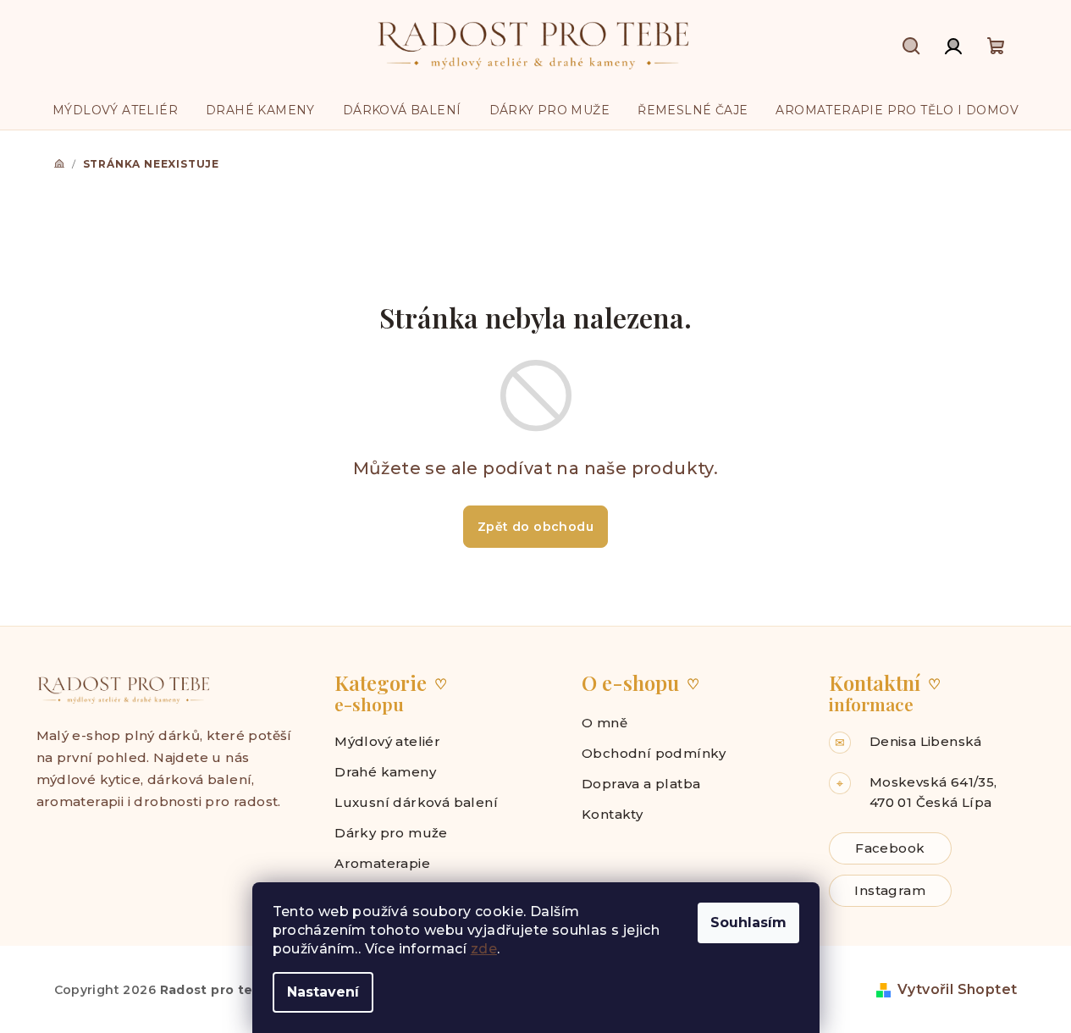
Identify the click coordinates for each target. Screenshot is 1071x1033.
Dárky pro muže (391, 833)
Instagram (889, 890)
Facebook (890, 848)
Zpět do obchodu (535, 526)
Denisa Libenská (925, 741)
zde (484, 949)
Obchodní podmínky (654, 753)
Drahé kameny (385, 772)
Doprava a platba (641, 784)
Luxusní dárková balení (416, 802)
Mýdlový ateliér (387, 741)
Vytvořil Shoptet (957, 989)
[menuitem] (115, 110)
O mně (604, 723)
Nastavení (323, 992)
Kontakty (612, 814)
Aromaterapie (382, 863)
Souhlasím (748, 922)
